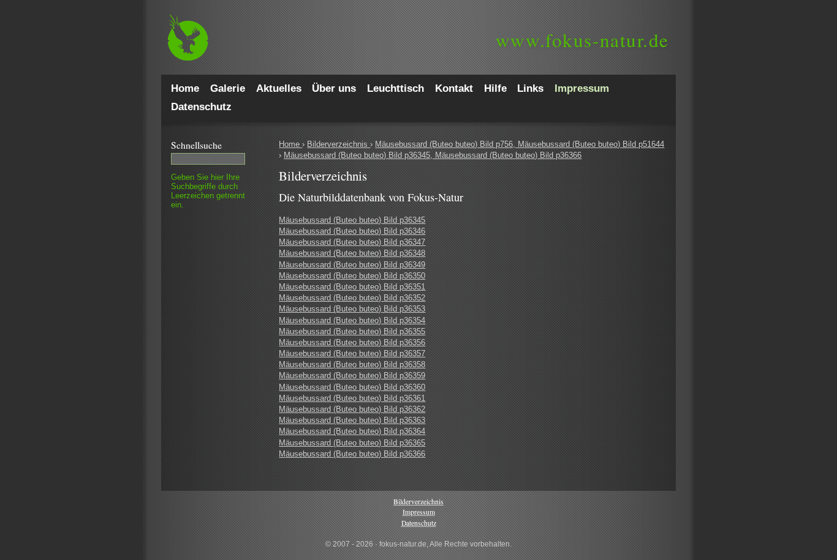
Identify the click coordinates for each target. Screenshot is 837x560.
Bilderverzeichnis (338, 144)
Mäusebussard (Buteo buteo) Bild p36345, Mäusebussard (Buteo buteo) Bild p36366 (432, 155)
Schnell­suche (196, 145)
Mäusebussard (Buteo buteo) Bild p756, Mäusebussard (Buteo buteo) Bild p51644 (519, 144)
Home (290, 144)
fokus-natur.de (582, 40)
